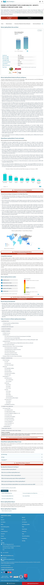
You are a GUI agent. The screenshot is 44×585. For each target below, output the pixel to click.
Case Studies (24, 529)
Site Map (23, 540)
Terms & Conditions (26, 536)
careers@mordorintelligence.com (7, 567)
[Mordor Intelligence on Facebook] (4, 572)
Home (2, 517)
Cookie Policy (24, 538)
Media (2, 524)
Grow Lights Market (26, 495)
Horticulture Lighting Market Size (7, 498)
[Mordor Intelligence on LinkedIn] (2, 572)
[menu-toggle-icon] (2, 1)
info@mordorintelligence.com (8, 555)
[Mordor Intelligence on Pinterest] (8, 572)
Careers (2, 536)
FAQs (23, 526)
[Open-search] (42, 1)
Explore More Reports (13, 490)
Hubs (23, 533)
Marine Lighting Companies (7, 510)
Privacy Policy (3, 538)
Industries (3, 533)
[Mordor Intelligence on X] (6, 572)
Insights (2, 529)
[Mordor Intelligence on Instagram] (11, 572)
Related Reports (4, 490)
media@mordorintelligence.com (8, 559)
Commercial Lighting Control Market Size (30, 493)
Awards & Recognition (5, 526)
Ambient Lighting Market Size (7, 493)
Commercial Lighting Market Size (7, 495)
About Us (2, 519)
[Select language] (40, 1)
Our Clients (3, 522)
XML (2, 540)
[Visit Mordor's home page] (4, 1)
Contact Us (24, 531)
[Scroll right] (42, 23)
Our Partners (24, 522)
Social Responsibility (26, 524)
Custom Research (4, 531)
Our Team (24, 519)
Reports (23, 517)
